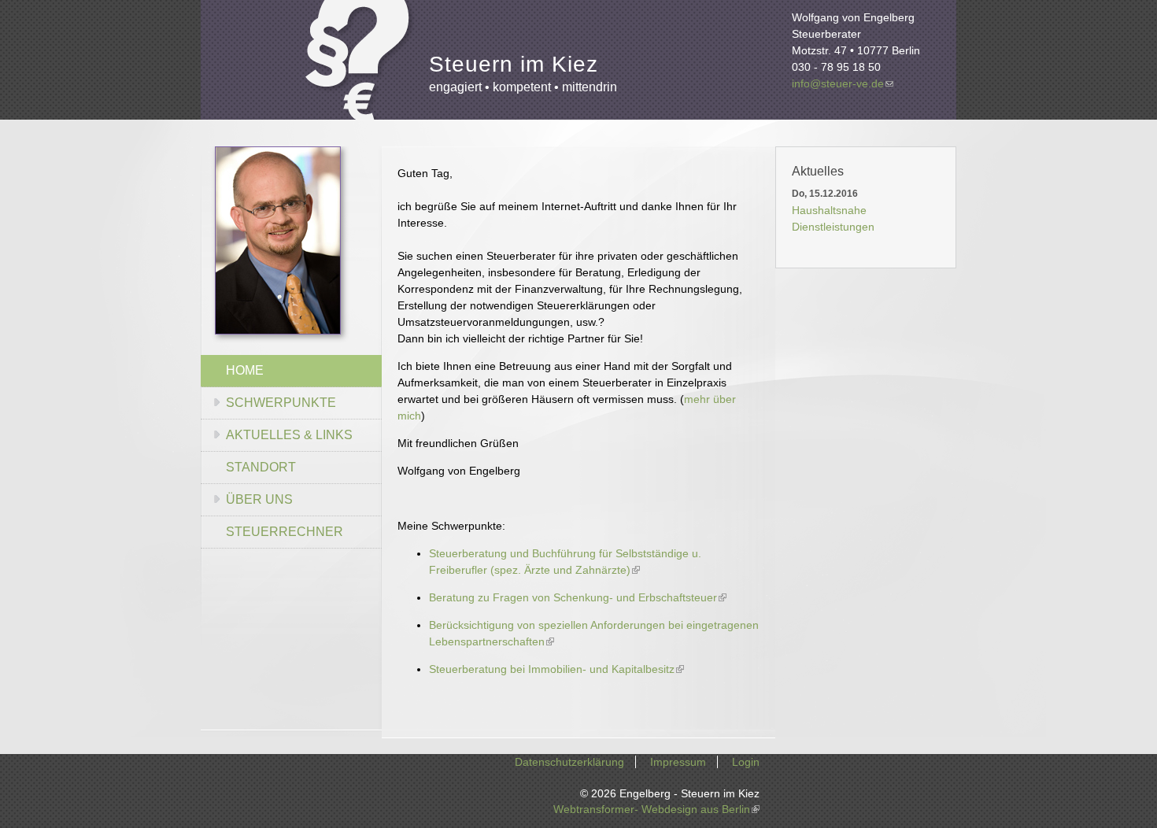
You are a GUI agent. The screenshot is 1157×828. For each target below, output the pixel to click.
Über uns (259, 499)
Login (746, 762)
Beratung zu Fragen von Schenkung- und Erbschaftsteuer (577, 597)
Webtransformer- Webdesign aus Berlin (656, 809)
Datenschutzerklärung (569, 762)
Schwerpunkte (281, 402)
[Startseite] (360, 66)
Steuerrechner (284, 531)
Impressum (678, 762)
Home (245, 370)
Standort (261, 467)
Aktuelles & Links (289, 435)
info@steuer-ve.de (842, 83)
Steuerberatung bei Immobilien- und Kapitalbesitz (556, 669)
